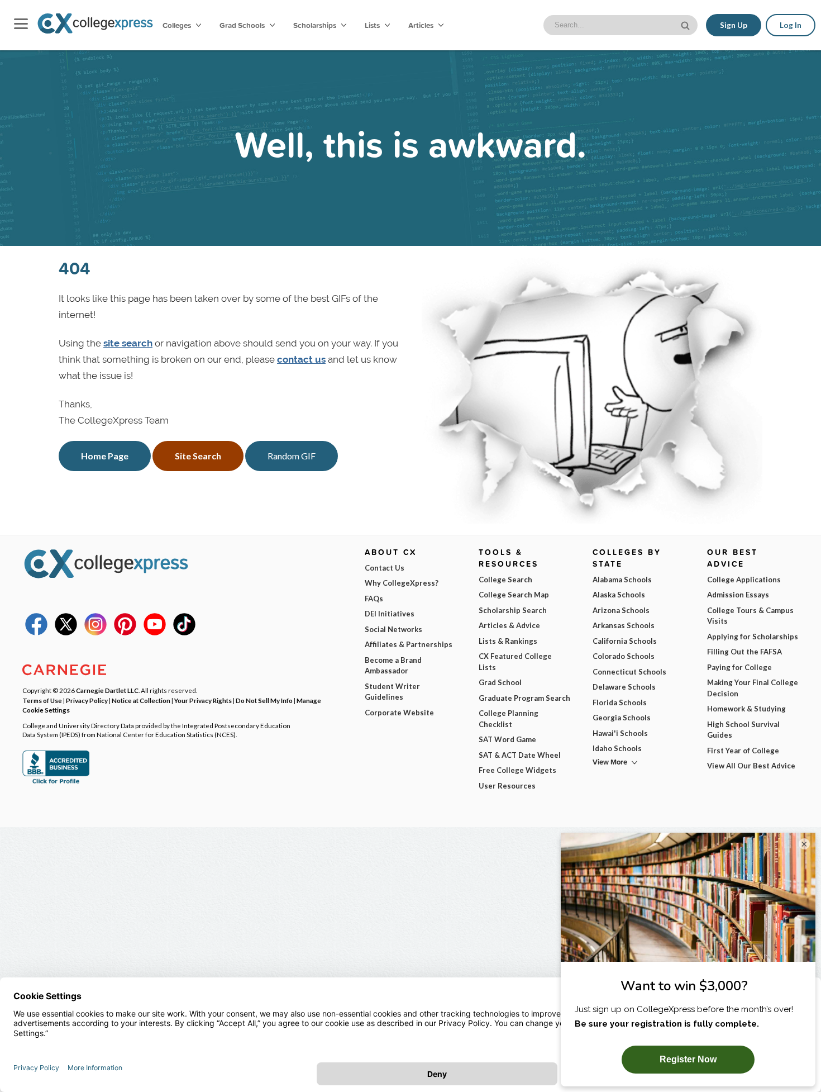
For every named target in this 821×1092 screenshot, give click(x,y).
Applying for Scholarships (752, 636)
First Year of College (743, 750)
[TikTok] (184, 632)
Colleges (177, 25)
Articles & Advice (509, 625)
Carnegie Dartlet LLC (107, 690)
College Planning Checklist (508, 719)
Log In (790, 25)
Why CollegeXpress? (401, 582)
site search (127, 343)
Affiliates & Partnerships (408, 644)
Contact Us (384, 567)
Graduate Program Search (524, 698)
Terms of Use (42, 700)
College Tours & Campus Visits (750, 616)
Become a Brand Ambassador (393, 666)
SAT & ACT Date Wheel (520, 755)
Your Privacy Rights (203, 700)
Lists (373, 25)
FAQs (374, 598)
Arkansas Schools (624, 625)
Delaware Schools (624, 686)
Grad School (500, 682)
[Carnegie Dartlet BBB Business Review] (55, 782)
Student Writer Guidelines (392, 692)
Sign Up (733, 25)
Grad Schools (242, 25)
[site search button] (686, 24)
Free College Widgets (517, 770)
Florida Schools (620, 702)
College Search (505, 579)
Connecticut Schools (629, 671)
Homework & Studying (746, 708)
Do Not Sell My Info (264, 700)
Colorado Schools (624, 656)
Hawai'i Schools (620, 733)
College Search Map (514, 594)
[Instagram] (95, 632)
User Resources (507, 785)
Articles (421, 25)
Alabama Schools (622, 579)
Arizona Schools (621, 610)
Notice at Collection (141, 700)
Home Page (104, 455)
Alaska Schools (619, 594)
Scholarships (315, 25)
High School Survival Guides (743, 730)
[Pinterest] (125, 632)
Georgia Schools (622, 717)
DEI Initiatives (389, 613)
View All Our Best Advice (751, 765)
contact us (301, 359)
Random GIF (292, 455)
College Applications (744, 579)
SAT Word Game (507, 739)
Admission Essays (738, 594)
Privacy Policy (87, 700)
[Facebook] (36, 632)
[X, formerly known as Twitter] (66, 632)
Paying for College (739, 667)
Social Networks (393, 629)
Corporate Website (399, 712)
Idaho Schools (617, 748)
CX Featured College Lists (515, 662)
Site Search (198, 455)
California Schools (625, 641)
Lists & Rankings (508, 641)
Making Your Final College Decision (752, 688)
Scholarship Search (513, 610)
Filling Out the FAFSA (744, 651)
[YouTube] (155, 632)
